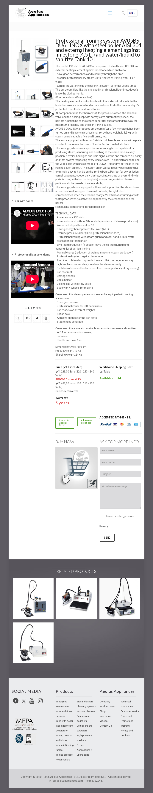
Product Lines (107, 706)
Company (105, 701)
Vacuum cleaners (86, 711)
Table (107, 371)
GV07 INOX (70, 584)
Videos (103, 721)
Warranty (125, 725)
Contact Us (106, 725)
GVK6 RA (111, 584)
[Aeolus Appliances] (33, 13)
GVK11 (23, 584)
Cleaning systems (86, 706)
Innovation (105, 716)
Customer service (130, 711)
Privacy (103, 526)
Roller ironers (63, 759)
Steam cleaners (85, 701)
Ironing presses (64, 754)
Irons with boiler (64, 721)
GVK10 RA (26, 629)
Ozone (80, 745)
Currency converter (66, 391)
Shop (103, 711)
